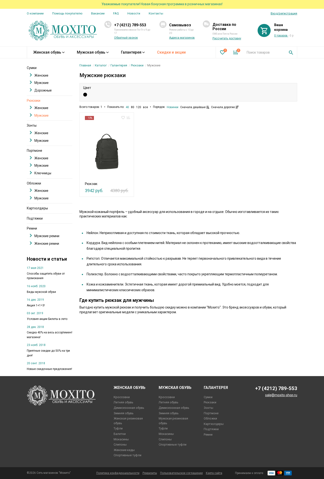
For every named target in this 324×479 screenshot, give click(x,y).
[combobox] (264, 52)
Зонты (32, 125)
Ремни (32, 228)
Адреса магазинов (182, 37)
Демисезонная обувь (129, 408)
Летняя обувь (123, 402)
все (145, 107)
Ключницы (42, 173)
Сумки (32, 68)
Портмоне (34, 150)
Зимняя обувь (124, 413)
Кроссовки (122, 397)
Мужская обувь (91, 52)
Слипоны (120, 444)
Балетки (120, 434)
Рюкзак (91, 184)
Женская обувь (47, 52)
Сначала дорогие (223, 107)
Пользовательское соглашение (181, 473)
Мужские (41, 83)
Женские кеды (124, 450)
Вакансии (98, 13)
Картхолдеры (37, 208)
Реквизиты (150, 473)
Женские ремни (46, 243)
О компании (35, 13)
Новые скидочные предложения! (49, 369)
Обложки (34, 183)
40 (127, 107)
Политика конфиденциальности (117, 473)
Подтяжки (35, 218)
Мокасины (121, 439)
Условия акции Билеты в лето (47, 319)
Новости (133, 13)
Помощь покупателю (67, 13)
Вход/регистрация (284, 13)
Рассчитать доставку (227, 38)
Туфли (118, 428)
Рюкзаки (137, 65)
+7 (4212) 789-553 (130, 25)
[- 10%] (106, 149)
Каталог (101, 65)
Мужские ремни (46, 236)
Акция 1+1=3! (36, 305)
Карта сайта (214, 473)
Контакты (156, 13)
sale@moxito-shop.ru (281, 395)
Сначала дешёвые (193, 107)
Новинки (172, 107)
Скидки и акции (171, 52)
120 (138, 107)
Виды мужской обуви (41, 292)
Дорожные (43, 90)
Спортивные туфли (127, 455)
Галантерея (131, 52)
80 (132, 107)
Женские (41, 75)
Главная (85, 65)
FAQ (116, 13)
